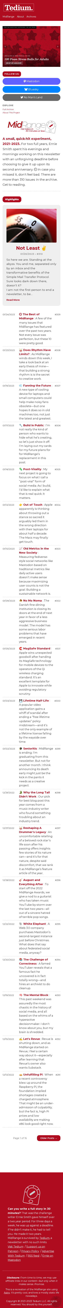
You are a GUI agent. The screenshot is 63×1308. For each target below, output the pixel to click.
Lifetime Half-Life (34, 700)
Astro (7, 1292)
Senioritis (28, 748)
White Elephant (33, 923)
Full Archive (8, 109)
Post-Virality (30, 469)
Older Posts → (48, 1138)
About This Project (11, 112)
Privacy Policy (30, 1251)
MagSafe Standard (35, 648)
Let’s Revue (30, 1038)
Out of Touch (31, 504)
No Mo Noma (31, 600)
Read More (13, 299)
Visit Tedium (15, 1246)
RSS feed (33, 1255)
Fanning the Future (35, 385)
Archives (31, 16)
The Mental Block (34, 995)
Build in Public (31, 425)
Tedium (44, 1238)
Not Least (31, 248)
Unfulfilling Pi (31, 1074)
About (20, 16)
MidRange (8, 16)
